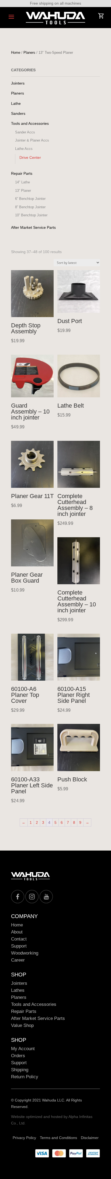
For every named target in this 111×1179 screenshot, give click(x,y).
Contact (19, 939)
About (17, 932)
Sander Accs (25, 132)
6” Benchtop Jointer (30, 199)
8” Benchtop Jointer (30, 207)
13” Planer (23, 191)
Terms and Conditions (58, 1138)
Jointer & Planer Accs (32, 140)
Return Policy (24, 1076)
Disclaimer (90, 1138)
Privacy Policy (24, 1138)
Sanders (18, 113)
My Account (23, 1048)
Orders (18, 1055)
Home (15, 53)
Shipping (19, 1069)
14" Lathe (22, 182)
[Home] (55, 18)
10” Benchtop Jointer (31, 215)
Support (19, 946)
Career (18, 960)
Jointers (18, 83)
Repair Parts (21, 173)
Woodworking (24, 953)
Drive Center (30, 157)
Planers (29, 53)
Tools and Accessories (30, 123)
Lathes (18, 990)
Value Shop (22, 1025)
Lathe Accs (24, 149)
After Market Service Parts (33, 227)
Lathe (16, 103)
